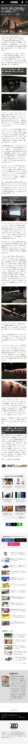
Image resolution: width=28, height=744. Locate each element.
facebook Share (8, 524)
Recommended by (15, 517)
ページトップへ (14, 710)
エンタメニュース (13, 5)
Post (14, 524)
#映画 (17, 14)
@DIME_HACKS (21, 540)
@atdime (8, 540)
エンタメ (7, 5)
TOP (2, 5)
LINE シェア (19, 524)
